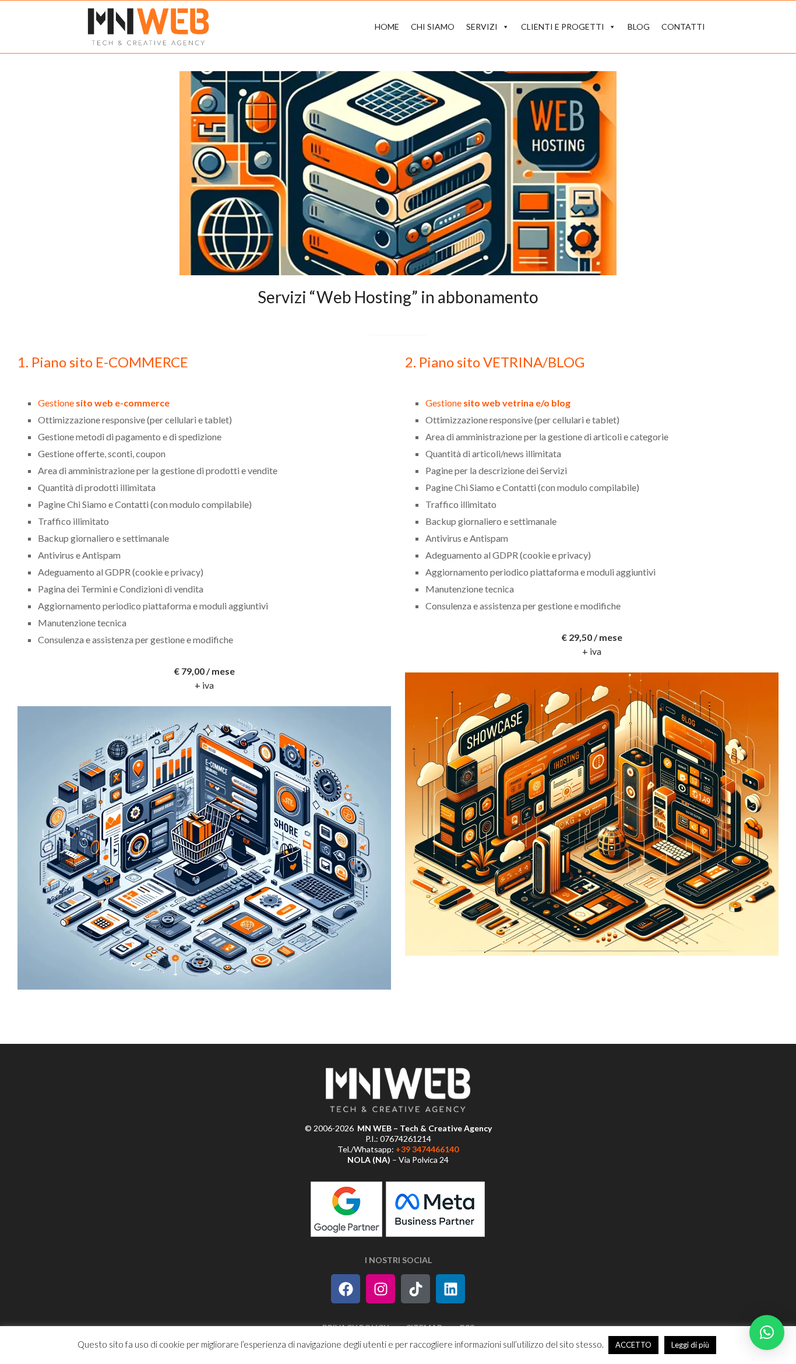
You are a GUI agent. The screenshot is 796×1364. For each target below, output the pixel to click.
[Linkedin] (450, 1288)
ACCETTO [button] (633, 1344)
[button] (766, 1332)
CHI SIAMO (433, 26)
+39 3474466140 (427, 1149)
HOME (387, 26)
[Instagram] (380, 1288)
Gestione (104, 402)
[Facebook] (345, 1288)
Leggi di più (690, 1344)
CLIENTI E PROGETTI (562, 26)
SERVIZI (482, 26)
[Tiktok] (415, 1288)
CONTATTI (683, 26)
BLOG (639, 26)
